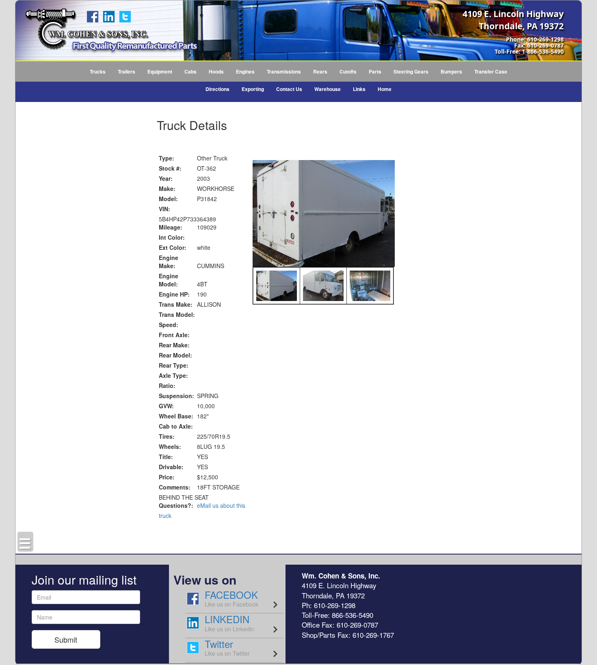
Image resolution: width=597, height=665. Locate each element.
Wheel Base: (176, 416)
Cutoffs (348, 71)
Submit (65, 639)
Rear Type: (173, 365)
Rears (320, 71)
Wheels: (170, 446)
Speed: (168, 325)
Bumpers (451, 71)
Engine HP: (174, 294)
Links (359, 89)
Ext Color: (172, 247)
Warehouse (327, 89)
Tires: (167, 436)
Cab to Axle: (176, 426)
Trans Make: (176, 304)
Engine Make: (168, 261)
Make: (167, 188)
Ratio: (167, 385)
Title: (166, 457)
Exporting (253, 89)
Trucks (98, 71)
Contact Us (289, 89)
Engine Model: (168, 280)
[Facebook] (93, 16)
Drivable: (171, 467)
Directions (217, 89)
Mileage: (170, 227)
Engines (245, 71)
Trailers (126, 71)
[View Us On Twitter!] (125, 16)
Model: (168, 199)
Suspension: (176, 396)
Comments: (174, 487)
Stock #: (170, 168)
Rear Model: (175, 355)
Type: (166, 158)
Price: (167, 477)
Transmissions (284, 71)
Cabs (190, 71)
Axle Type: (173, 375)
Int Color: (172, 237)
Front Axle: (174, 335)
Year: (166, 178)
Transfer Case (490, 71)
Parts (375, 71)
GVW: (166, 406)
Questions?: (176, 505)
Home (385, 89)
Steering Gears (411, 71)
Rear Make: (174, 345)
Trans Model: (177, 314)
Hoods (216, 71)
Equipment (159, 71)
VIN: (164, 209)
